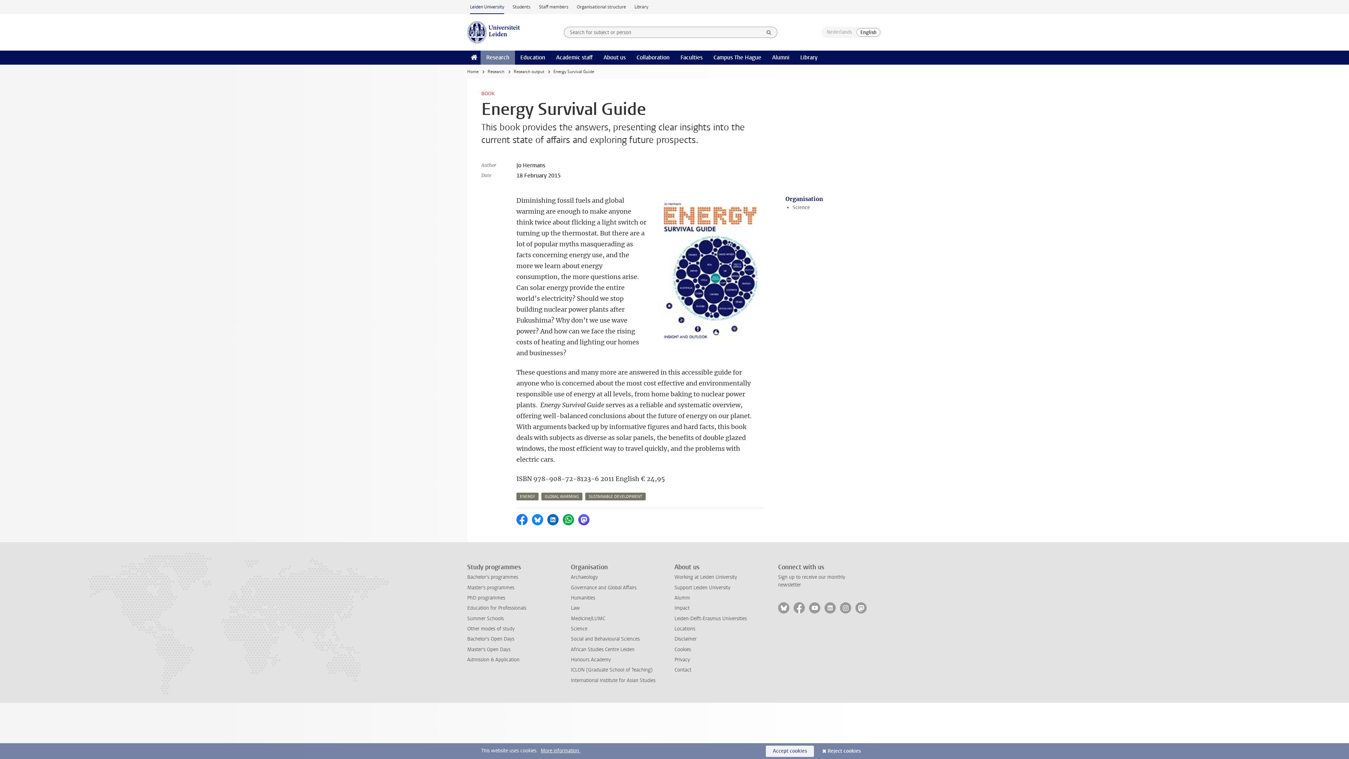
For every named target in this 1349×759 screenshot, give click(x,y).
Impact (682, 608)
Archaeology (584, 577)
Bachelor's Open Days (490, 639)
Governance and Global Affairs (604, 587)
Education (532, 57)
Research (497, 57)
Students (521, 7)
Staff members (553, 7)
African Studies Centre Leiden (602, 649)
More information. (560, 750)
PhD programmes (486, 598)
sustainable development (615, 496)
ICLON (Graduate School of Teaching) (612, 670)
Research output (529, 71)
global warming (562, 496)
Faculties (691, 57)
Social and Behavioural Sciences (605, 639)
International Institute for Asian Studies (613, 680)
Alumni (780, 57)
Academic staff (574, 57)
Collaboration (653, 57)
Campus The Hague (737, 57)
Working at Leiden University (705, 577)
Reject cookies (844, 751)
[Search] (769, 32)
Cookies (682, 649)
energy (527, 496)
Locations (684, 628)
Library (641, 7)
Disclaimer (685, 639)
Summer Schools (485, 618)
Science (801, 207)
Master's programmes (490, 587)
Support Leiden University (702, 587)
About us (615, 57)
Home (472, 71)
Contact (682, 670)
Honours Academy (591, 659)
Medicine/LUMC (588, 618)
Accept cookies (790, 751)
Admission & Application (493, 659)
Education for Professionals (496, 608)
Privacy (682, 659)
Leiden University (487, 7)
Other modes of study (491, 628)
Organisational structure (601, 7)
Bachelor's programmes (492, 577)
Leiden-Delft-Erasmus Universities (710, 618)
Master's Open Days (488, 649)
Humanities (583, 598)
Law (575, 608)
